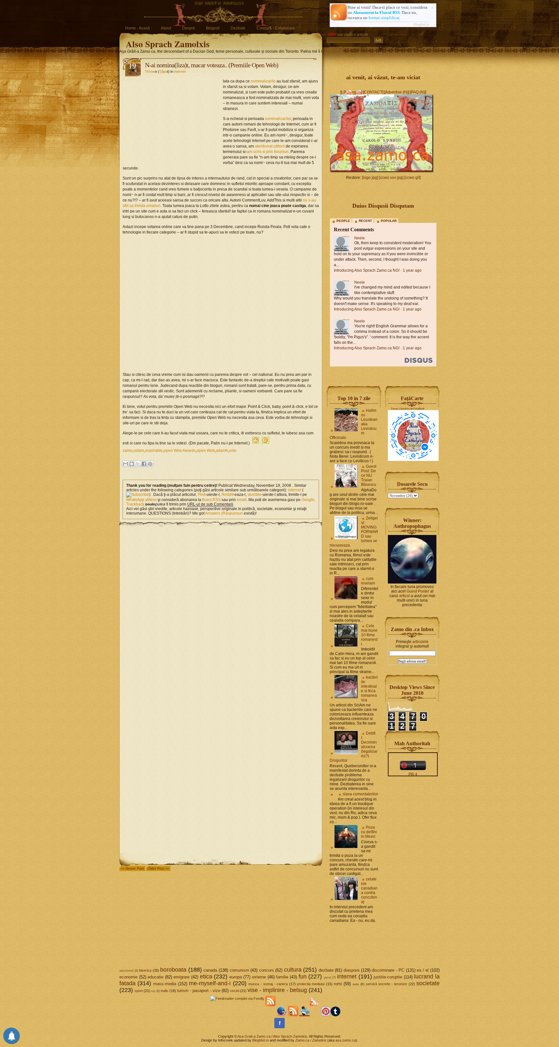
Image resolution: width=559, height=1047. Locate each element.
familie (282, 977)
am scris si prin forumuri (268, 151)
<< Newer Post (132, 868)
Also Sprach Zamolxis (168, 44)
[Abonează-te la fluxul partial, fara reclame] (315, 1015)
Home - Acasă (137, 28)
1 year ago (412, 270)
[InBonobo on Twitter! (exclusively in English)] (304, 1015)
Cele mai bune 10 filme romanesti (369, 635)
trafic (165, 991)
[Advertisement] (172, 118)
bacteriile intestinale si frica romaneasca (369, 688)
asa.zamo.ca (345, 1040)
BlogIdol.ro (421, 24)
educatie (155, 977)
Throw (150, 71)
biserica (145, 970)
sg (354, 92)
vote (232, 450)
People (343, 221)
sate (356, 984)
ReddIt (227, 494)
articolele (420, 641)
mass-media (164, 983)
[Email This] (125, 464)
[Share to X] (138, 464)
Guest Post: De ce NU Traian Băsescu (368, 475)
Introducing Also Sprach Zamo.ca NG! (367, 270)
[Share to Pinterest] (150, 464)
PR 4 (413, 774)
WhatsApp (135, 499)
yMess (151, 499)
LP (343, 92)
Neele (359, 238)
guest (327, 977)
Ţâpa (163, 71)
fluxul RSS (211, 499)
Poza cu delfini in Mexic (369, 832)
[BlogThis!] (131, 464)
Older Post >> (158, 868)
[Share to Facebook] (144, 464)
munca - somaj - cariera (268, 984)
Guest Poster (418, 591)
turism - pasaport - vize (198, 990)
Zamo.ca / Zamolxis (310, 1040)
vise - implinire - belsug (277, 990)
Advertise (393, 92)
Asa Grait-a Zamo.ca (253, 1036)
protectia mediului (310, 984)
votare (138, 450)
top (153, 991)
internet (180, 71)
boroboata (173, 969)
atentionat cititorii (270, 146)
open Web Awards (180, 450)
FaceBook (418, 408)
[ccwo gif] (412, 177)
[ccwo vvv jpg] (391, 177)
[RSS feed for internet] (137, 494)
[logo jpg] (370, 177)
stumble (254, 494)
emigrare (181, 977)
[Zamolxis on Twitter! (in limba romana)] (282, 1015)
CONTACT (373, 92)
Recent (365, 221)
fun (303, 976)
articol (404, 596)
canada (210, 970)
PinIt (201, 494)
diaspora (351, 970)
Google (307, 499)
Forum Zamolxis (400, 408)
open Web (206, 450)
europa (235, 977)
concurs (266, 970)
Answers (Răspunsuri (224, 513)
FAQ (415, 92)
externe (259, 977)
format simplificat (384, 17)
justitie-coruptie (388, 977)
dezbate (326, 970)
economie (128, 977)
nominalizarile (263, 81)
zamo (127, 450)
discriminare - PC (388, 970)
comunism (239, 970)
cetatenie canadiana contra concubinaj (369, 890)
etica (206, 976)
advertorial (126, 970)
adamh (222, 450)
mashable (154, 450)
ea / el (423, 970)
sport (139, 991)
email (242, 499)
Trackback (135, 504)
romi (338, 983)
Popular (389, 221)
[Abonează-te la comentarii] (293, 1015)
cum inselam (368, 580)
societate (428, 983)
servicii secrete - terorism (386, 984)
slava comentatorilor (360, 794)
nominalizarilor (278, 118)
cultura (292, 969)
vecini (234, 991)
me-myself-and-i (210, 983)
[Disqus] (220, 608)
